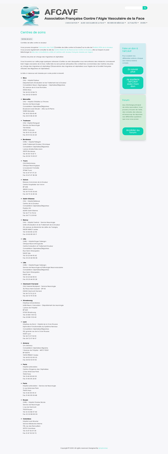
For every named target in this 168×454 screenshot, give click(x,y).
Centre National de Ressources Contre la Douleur (73, 50)
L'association (72, 24)
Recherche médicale (116, 24)
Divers (143, 24)
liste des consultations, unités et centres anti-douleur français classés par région (62, 52)
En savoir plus (133, 70)
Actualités (133, 24)
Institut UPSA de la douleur (103, 47)
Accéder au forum (133, 131)
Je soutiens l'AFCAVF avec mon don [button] (132, 83)
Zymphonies (103, 448)
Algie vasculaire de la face (93, 24)
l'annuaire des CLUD (46, 47)
